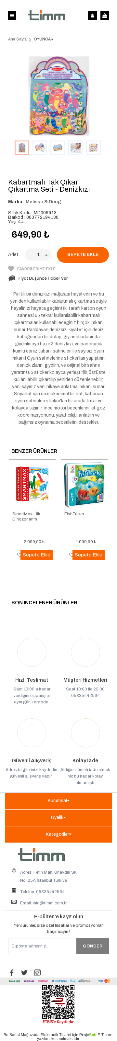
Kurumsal (57, 800)
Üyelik (57, 817)
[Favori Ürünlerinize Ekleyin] (32, 269)
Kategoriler (57, 834)
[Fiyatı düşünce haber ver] (38, 280)
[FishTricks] (84, 485)
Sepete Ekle (36, 554)
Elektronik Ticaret (56, 1035)
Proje (88, 1035)
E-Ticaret (105, 1035)
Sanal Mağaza (22, 1035)
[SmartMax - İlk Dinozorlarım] (32, 485)
